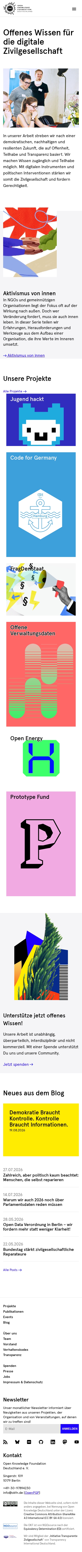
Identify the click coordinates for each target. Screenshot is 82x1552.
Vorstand (10, 1344)
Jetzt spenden (16, 1065)
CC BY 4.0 (19, 123)
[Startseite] (27, 9)
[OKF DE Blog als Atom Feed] (5, 1443)
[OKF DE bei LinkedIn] (53, 1443)
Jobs (6, 1376)
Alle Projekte (12, 391)
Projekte (9, 1306)
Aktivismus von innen (26, 356)
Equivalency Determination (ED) (42, 1529)
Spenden (9, 1366)
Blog (6, 1322)
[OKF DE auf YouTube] (76, 1443)
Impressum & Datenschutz (23, 1382)
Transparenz (12, 1355)
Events (8, 1317)
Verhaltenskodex (15, 1349)
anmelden (69, 1428)
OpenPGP (32, 1492)
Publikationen (13, 1311)
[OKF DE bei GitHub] (41, 1443)
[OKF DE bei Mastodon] (65, 1443)
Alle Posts (10, 1270)
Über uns (10, 1333)
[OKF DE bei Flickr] (29, 1443)
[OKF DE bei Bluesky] (17, 1443)
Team (7, 1339)
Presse (8, 1371)
